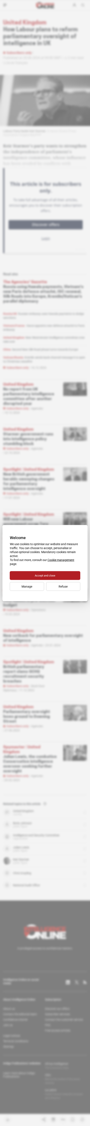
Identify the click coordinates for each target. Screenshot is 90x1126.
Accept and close (45, 575)
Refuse (63, 586)
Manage (27, 586)
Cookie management (61, 559)
